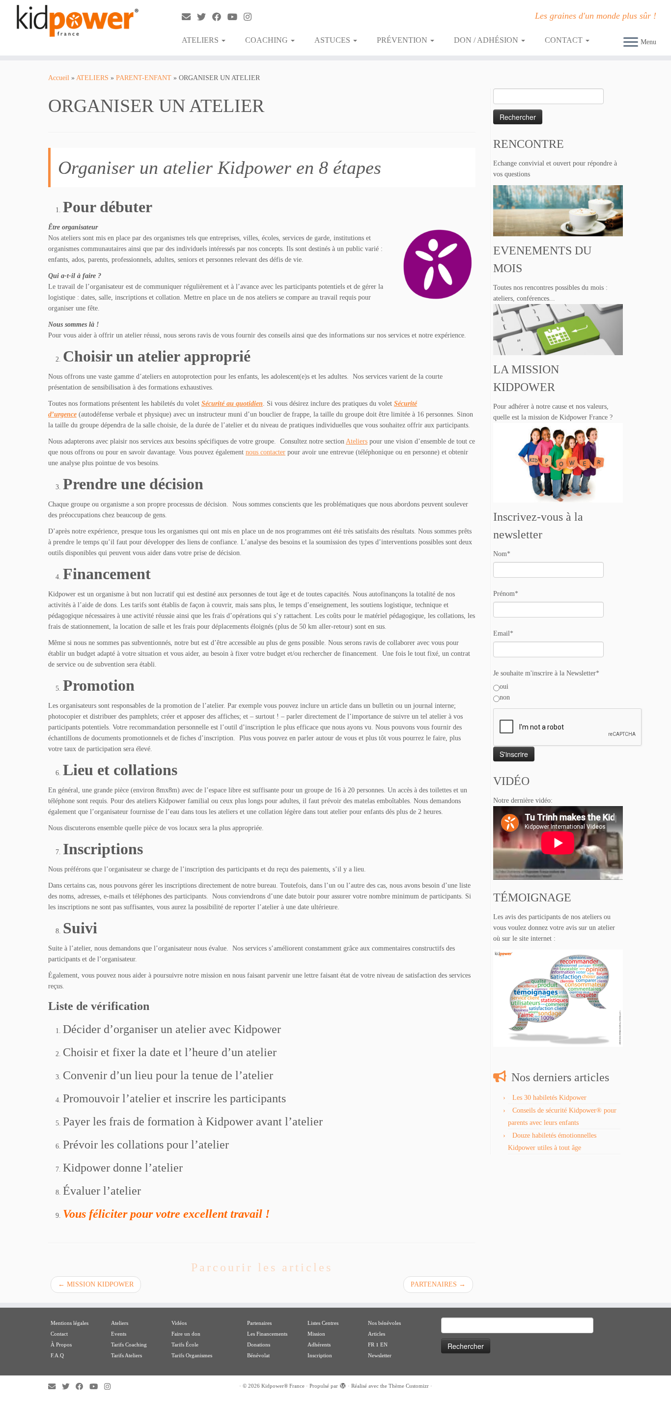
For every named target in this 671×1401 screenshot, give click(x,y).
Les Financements (267, 1334)
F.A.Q (57, 1355)
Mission (316, 1334)
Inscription (320, 1355)
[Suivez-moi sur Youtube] (235, 17)
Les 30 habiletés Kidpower (549, 1097)
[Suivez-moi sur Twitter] (204, 17)
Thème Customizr (409, 1386)
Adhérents (319, 1344)
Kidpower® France (283, 1386)
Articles (376, 1334)
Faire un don (185, 1334)
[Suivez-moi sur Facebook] (219, 17)
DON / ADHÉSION (487, 40)
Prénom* (505, 593)
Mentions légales (69, 1323)
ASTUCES (333, 40)
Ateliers (356, 441)
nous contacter (265, 452)
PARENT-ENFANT (143, 78)
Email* (503, 633)
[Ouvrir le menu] (630, 42)
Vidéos (179, 1323)
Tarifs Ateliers (126, 1355)
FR (371, 1344)
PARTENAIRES (438, 1284)
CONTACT (565, 40)
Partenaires (259, 1323)
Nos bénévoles (384, 1323)
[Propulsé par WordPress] (342, 1384)
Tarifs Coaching (129, 1344)
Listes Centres (324, 1323)
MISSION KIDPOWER (96, 1284)
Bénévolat (258, 1355)
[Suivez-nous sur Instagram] (251, 17)
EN (384, 1344)
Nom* (501, 554)
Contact (59, 1334)
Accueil (58, 78)
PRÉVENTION (403, 40)
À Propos (61, 1344)
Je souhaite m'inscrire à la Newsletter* (546, 673)
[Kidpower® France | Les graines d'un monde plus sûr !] (77, 21)
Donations (258, 1344)
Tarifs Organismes (191, 1355)
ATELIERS (201, 40)
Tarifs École (184, 1344)
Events (118, 1334)
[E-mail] (189, 17)
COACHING (267, 40)
